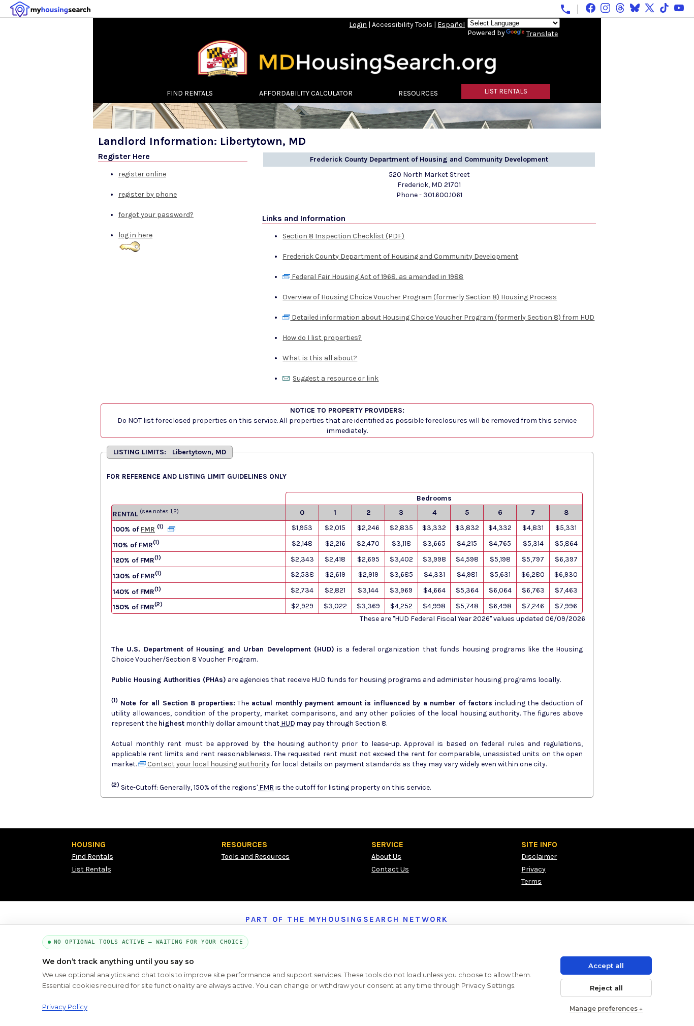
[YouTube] (679, 8)
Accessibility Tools (402, 24)
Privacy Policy (64, 1007)
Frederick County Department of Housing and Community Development (400, 256)
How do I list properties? (322, 337)
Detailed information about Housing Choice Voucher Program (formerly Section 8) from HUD (442, 317)
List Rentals (91, 869)
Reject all (606, 988)
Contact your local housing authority (208, 764)
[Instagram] (605, 8)
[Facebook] (590, 8)
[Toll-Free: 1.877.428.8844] (565, 9)
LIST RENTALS (505, 91)
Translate (542, 33)
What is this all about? (319, 358)
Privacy (533, 869)
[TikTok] (664, 8)
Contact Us (390, 869)
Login (358, 24)
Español (451, 24)
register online (142, 174)
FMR (148, 529)
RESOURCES (418, 93)
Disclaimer (539, 856)
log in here (135, 235)
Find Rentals (92, 856)
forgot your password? (156, 214)
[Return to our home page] (347, 73)
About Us (386, 856)
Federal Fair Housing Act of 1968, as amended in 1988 (376, 276)
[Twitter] (649, 8)
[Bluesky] (635, 8)
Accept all (606, 965)
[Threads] (620, 8)
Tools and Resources (256, 856)
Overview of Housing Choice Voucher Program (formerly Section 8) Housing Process (419, 297)
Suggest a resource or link (335, 378)
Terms (531, 881)
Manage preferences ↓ (606, 1008)
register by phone (147, 194)
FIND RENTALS (190, 93)
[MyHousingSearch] (50, 9)
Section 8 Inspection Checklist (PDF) (343, 236)
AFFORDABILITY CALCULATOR (306, 93)
